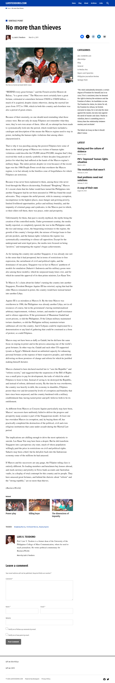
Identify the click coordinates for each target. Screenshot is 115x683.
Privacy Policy (46, 679)
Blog (80, 3)
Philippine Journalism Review (88, 76)
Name (8, 607)
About (86, 3)
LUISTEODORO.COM (16, 3)
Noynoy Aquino (44, 527)
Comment (9, 579)
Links (101, 3)
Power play (11, 513)
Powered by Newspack (32, 679)
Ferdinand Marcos (32, 527)
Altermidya (81, 59)
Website (8, 618)
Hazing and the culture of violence (90, 150)
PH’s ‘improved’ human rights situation (92, 161)
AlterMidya (15, 662)
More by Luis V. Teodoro (26, 555)
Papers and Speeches (85, 73)
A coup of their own (87, 187)
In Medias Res (82, 70)
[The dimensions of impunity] (62, 505)
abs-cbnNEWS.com (84, 56)
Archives (94, 3)
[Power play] (16, 505)
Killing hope (34, 513)
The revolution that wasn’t (91, 169)
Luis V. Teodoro (19, 37)
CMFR (13, 668)
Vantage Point (16, 20)
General (80, 66)
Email (43, 607)
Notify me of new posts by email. (19, 635)
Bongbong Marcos (19, 527)
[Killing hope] (39, 505)
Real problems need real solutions (90, 179)
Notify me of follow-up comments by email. (22, 629)
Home (74, 3)
